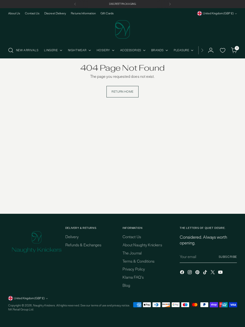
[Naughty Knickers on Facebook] (182, 273)
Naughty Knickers (44, 305)
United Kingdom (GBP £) (218, 13)
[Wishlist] (222, 50)
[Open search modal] (11, 50)
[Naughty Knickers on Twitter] (213, 273)
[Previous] (75, 4)
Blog (126, 285)
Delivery (72, 236)
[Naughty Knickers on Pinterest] (198, 273)
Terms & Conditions (138, 261)
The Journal (132, 253)
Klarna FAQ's (133, 277)
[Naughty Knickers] (122, 29)
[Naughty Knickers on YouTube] (221, 273)
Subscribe (228, 257)
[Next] (170, 4)
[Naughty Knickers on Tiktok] (205, 273)
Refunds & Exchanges (83, 245)
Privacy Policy (133, 269)
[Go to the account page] (211, 50)
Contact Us (131, 236)
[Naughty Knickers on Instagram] (190, 273)
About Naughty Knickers (142, 245)
